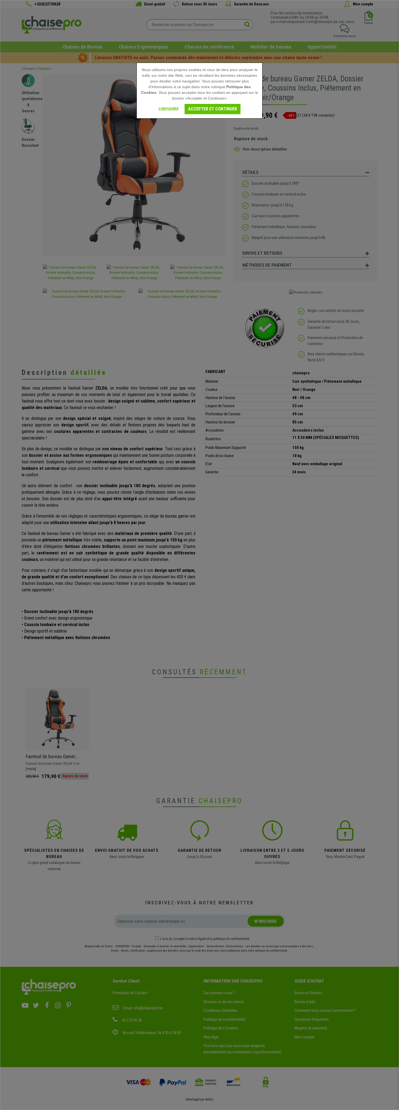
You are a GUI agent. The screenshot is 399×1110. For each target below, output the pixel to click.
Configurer (168, 109)
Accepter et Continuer (212, 108)
